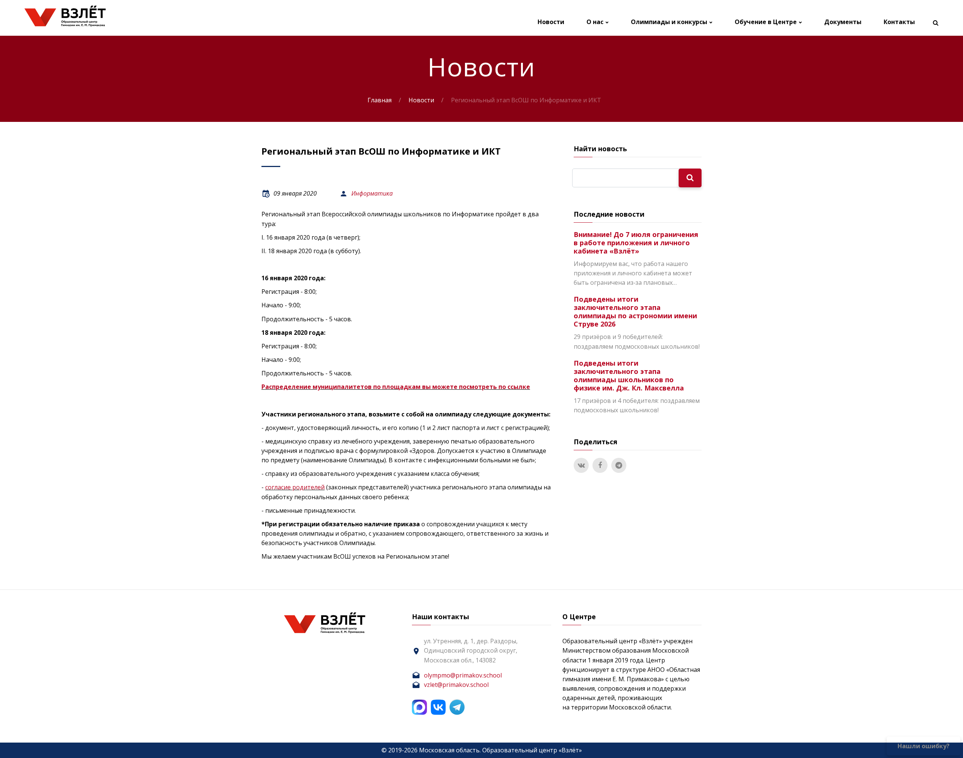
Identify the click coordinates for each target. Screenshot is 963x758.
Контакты (899, 22)
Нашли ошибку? (923, 746)
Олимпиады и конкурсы (669, 22)
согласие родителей (295, 487)
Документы (842, 22)
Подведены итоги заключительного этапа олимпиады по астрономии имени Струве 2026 (635, 311)
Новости (551, 22)
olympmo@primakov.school (463, 675)
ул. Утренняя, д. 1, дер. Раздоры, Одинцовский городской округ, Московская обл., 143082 (471, 650)
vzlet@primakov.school (456, 685)
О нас (594, 22)
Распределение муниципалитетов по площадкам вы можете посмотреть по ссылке (395, 387)
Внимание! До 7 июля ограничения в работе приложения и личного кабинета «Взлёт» (636, 242)
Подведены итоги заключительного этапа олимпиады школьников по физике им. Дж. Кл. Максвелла (629, 375)
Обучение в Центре (766, 22)
